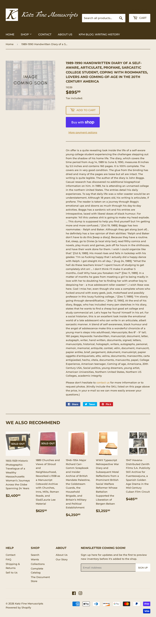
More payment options (82, 132)
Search (35, 554)
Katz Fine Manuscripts (29, 603)
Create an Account (139, 9)
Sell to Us (12, 572)
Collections (38, 563)
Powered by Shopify (18, 607)
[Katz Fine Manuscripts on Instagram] (80, 593)
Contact (44, 34)
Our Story (62, 559)
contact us (103, 382)
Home (10, 34)
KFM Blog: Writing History (99, 34)
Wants (35, 559)
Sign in (120, 9)
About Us (65, 34)
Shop (25, 34)
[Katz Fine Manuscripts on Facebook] (74, 593)
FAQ (8, 559)
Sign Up (143, 567)
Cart (142, 18)
